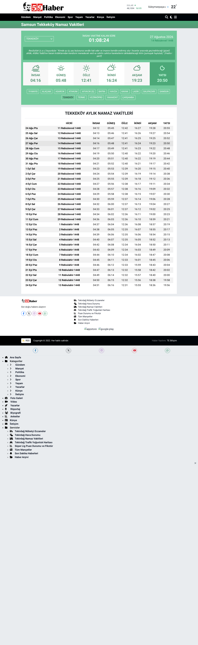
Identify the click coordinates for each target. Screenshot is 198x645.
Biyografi (15, 412)
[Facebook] (23, 313)
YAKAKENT (112, 97)
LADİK (136, 91)
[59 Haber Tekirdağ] (50, 7)
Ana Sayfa (15, 357)
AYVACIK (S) (88, 91)
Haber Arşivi (84, 323)
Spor (70, 17)
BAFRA (102, 91)
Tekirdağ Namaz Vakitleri (90, 307)
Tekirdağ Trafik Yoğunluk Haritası (94, 310)
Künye (100, 17)
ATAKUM (73, 91)
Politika (48, 17)
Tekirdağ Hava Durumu (89, 303)
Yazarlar (90, 17)
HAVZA (113, 91)
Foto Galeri (16, 398)
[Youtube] (39, 313)
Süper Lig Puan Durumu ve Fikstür (34, 446)
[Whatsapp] (45, 313)
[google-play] (106, 328)
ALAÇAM (46, 91)
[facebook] (35, 350)
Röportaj (15, 409)
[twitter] (68, 350)
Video (13, 401)
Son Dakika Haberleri (88, 319)
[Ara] (167, 17)
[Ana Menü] (175, 17)
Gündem (26, 17)
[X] (29, 313)
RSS (27, 340)
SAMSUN (164, 91)
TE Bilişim (172, 340)
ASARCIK (60, 91)
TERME (81, 97)
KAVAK (124, 91)
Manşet (37, 17)
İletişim (111, 17)
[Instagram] (34, 313)
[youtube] (134, 350)
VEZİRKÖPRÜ (96, 97)
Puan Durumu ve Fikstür (89, 313)
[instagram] (101, 350)
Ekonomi (60, 17)
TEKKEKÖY (68, 97)
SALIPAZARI (149, 91)
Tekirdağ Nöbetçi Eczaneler (91, 300)
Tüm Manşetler (85, 316)
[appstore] (91, 328)
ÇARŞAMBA (128, 97)
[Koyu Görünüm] (171, 17)
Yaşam (79, 17)
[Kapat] (196, 463)
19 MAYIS (33, 91)
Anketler (15, 416)
